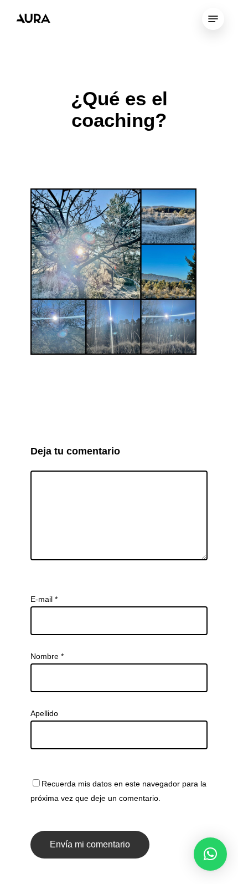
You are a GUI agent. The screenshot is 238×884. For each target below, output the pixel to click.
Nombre (47, 656)
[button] (210, 854)
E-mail (44, 599)
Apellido (44, 713)
